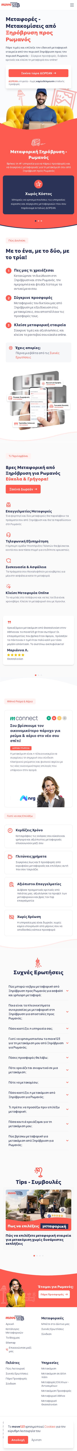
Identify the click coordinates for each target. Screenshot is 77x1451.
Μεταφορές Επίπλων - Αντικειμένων (55, 1383)
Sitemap (11, 1342)
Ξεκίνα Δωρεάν (21, 489)
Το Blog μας (13, 1337)
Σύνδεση (46, 1334)
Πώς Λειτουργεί (15, 1368)
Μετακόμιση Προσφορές (56, 1390)
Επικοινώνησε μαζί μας (20, 1349)
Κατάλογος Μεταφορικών (14, 1330)
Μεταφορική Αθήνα (53, 1395)
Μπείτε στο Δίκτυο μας (55, 1324)
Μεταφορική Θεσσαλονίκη (49, 1402)
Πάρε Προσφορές (52, 1294)
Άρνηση (37, 1440)
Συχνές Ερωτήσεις (52, 1329)
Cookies (50, 1427)
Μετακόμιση (48, 1368)
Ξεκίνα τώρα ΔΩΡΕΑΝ (36, 73)
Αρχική (10, 1324)
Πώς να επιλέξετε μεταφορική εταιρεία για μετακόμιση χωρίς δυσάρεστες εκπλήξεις (38, 1239)
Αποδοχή (18, 1440)
